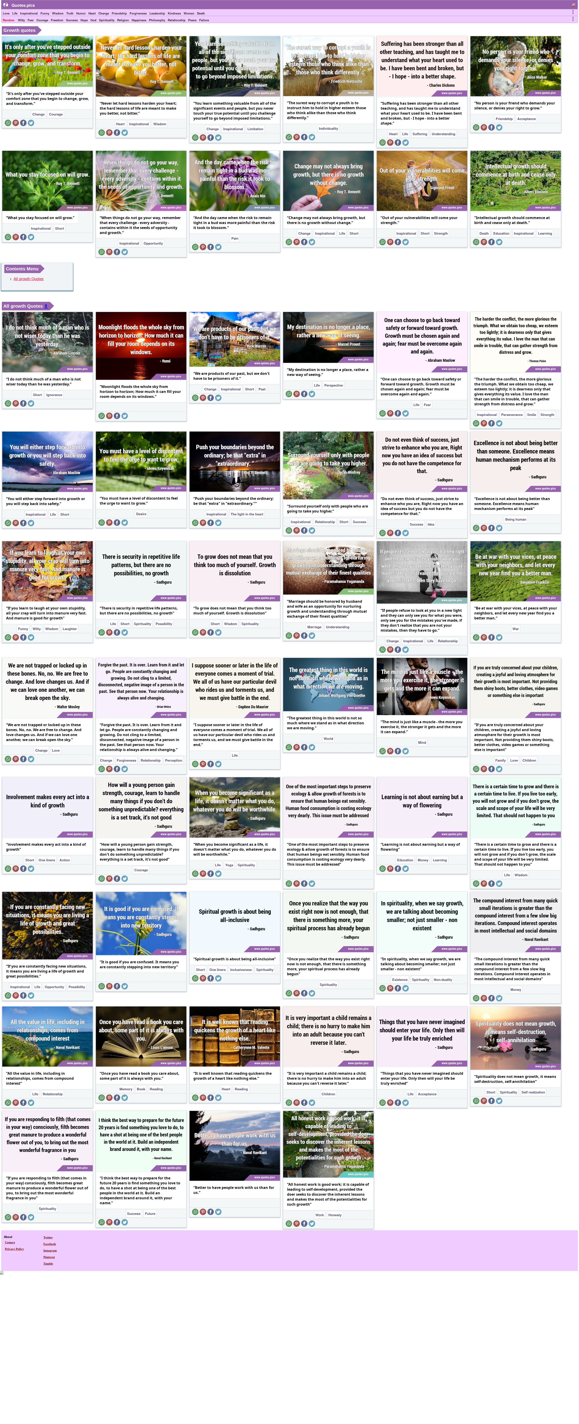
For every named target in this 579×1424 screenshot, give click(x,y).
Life (14, 13)
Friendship (119, 13)
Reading (156, 1088)
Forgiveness (138, 13)
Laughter (70, 628)
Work (320, 1214)
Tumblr (48, 1263)
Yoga (229, 864)
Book (141, 1088)
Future (150, 1213)
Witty (21, 20)
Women (189, 13)
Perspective (333, 385)
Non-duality (443, 979)
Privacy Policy (14, 1249)
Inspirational (29, 13)
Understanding (443, 133)
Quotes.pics (23, 5)
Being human (515, 519)
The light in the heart (247, 514)
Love (6, 13)
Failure (204, 20)
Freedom (57, 20)
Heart (92, 13)
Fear (31, 20)
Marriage (314, 626)
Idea (431, 524)
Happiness (139, 20)
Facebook (49, 1244)
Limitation (255, 128)
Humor (81, 13)
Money (423, 859)
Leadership (157, 13)
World (328, 738)
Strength (441, 233)
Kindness (174, 13)
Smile (531, 414)
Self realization (533, 1092)
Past (262, 389)
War (516, 628)
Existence (400, 979)
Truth (70, 13)
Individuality (328, 128)
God (93, 20)
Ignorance (54, 394)
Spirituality (106, 20)
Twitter (48, 1237)
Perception (173, 760)
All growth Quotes (29, 279)
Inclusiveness (241, 969)
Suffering (420, 133)
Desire (141, 513)
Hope (84, 20)
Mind (422, 742)
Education (501, 233)
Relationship (176, 20)
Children (529, 760)
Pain (234, 238)
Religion (123, 20)
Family (500, 760)
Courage (42, 20)
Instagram (50, 1250)
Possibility (164, 623)
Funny (44, 13)
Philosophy (157, 20)
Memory (125, 1088)
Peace (192, 20)
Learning (545, 233)
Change (103, 13)
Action (64, 859)
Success (72, 20)
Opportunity (153, 243)
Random (8, 20)
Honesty (335, 1214)
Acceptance (526, 118)
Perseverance (512, 414)
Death (201, 13)
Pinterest (49, 1257)
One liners (47, 859)
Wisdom (58, 13)
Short (59, 228)
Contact (10, 1242)
